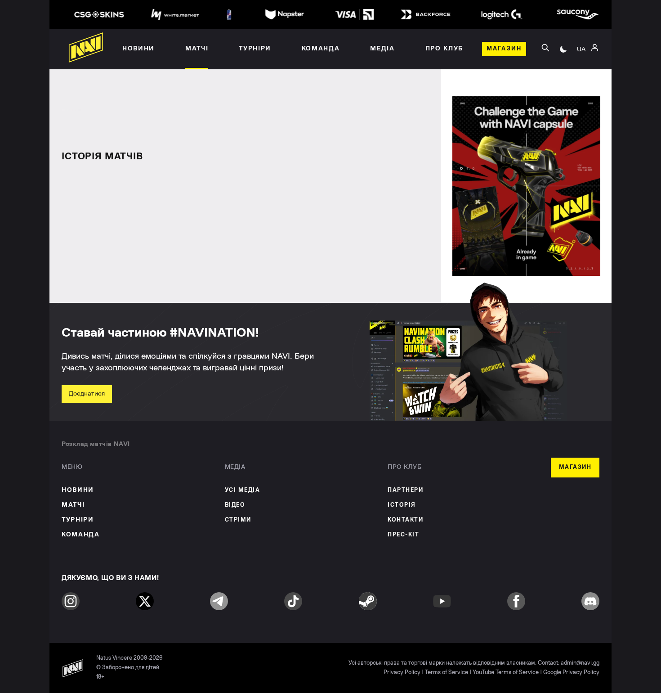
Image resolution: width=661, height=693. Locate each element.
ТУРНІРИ (78, 520)
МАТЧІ (73, 505)
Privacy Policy (402, 672)
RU (581, 59)
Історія (402, 505)
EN (581, 72)
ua (581, 49)
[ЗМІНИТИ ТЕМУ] (563, 49)
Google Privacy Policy (571, 672)
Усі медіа (242, 490)
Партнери (405, 490)
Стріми (238, 520)
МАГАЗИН (575, 467)
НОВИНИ (78, 490)
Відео (235, 505)
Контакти (405, 520)
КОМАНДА (81, 534)
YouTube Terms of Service (506, 672)
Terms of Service (446, 672)
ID (581, 86)
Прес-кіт (403, 535)
